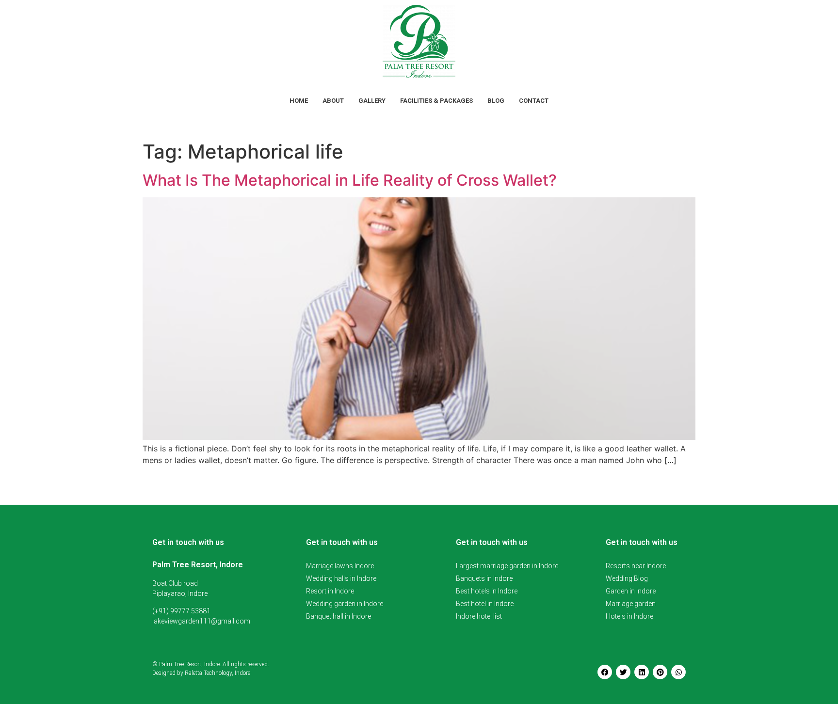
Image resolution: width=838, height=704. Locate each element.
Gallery (372, 100)
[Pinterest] (660, 672)
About (333, 100)
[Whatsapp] (678, 672)
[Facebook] (604, 672)
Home (299, 100)
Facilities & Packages (436, 100)
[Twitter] (623, 672)
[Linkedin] (641, 672)
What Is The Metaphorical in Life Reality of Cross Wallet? (350, 180)
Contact (533, 100)
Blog (495, 100)
